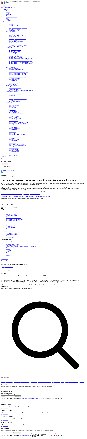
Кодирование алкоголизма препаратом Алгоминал (20, 63)
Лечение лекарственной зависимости (17, 123)
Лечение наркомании (11, 67)
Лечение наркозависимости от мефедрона (18, 72)
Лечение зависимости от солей (13, 220)
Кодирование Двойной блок (15, 56)
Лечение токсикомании (14, 78)
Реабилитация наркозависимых (13, 85)
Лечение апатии (12, 132)
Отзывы (8, 10)
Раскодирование (12, 64)
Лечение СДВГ (12, 133)
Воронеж (72, 382)
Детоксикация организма (14, 97)
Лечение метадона (13, 81)
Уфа (55, 382)
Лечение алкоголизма (11, 31)
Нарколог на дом (13, 92)
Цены (7, 19)
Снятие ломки (12, 95)
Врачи (7, 18)
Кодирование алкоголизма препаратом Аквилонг (20, 58)
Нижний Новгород (26, 382)
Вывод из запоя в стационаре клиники (18, 28)
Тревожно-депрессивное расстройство (18, 145)
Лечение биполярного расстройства (17, 134)
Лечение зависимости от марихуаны (17, 77)
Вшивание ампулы (13, 52)
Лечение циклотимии (14, 155)
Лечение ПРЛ (12, 138)
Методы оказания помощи (12, 17)
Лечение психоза (13, 107)
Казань (39, 382)
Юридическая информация (12, 15)
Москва (82, 382)
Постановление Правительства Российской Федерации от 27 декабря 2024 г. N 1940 (20, 194)
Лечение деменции (13, 127)
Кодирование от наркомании (12, 215)
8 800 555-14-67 (4, 7)
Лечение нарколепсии (14, 116)
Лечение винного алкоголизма (16, 46)
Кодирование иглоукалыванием (16, 57)
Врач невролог (12, 110)
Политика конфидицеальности (13, 245)
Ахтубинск (16, 264)
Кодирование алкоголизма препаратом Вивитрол (20, 59)
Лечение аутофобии (13, 154)
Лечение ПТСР (12, 126)
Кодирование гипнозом (14, 51)
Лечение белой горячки (14, 114)
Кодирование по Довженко (15, 50)
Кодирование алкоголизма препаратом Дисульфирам (21, 62)
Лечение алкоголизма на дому (16, 41)
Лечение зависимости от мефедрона (14, 219)
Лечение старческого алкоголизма (16, 37)
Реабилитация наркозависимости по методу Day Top (21, 90)
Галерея (8, 12)
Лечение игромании (13, 121)
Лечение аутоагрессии (14, 151)
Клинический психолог (14, 105)
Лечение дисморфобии (14, 139)
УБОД (10, 96)
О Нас (7, 13)
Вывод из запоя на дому (14, 26)
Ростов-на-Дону (50, 382)
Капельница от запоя (13, 25)
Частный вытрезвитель (14, 36)
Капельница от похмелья (14, 29)
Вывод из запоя (9, 23)
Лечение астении (13, 140)
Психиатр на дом (13, 111)
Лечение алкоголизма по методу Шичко (18, 45)
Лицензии (8, 14)
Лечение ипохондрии (14, 150)
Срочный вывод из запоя (14, 30)
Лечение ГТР (12, 146)
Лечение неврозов (13, 117)
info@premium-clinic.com (7, 267)
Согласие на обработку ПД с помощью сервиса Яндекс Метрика (21, 246)
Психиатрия (9, 102)
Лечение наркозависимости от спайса (17, 75)
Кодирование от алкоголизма (15, 48)
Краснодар (77, 382)
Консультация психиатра (14, 112)
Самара (33, 382)
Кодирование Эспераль (14, 55)
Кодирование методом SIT (15, 66)
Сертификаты (9, 250)
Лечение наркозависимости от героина (18, 70)
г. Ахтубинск (5, 163)
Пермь (62, 382)
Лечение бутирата (13, 80)
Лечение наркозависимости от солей (17, 73)
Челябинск (43, 382)
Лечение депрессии (13, 106)
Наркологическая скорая (14, 100)
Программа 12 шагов (13, 89)
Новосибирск (4, 382)
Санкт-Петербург (11, 382)
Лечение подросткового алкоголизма (17, 39)
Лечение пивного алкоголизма (16, 35)
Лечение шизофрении (14, 108)
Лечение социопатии (13, 148)
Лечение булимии (13, 129)
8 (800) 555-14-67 (4, 259)
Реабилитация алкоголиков (15, 88)
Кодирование (9, 47)
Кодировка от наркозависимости (16, 69)
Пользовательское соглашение (13, 244)
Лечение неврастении (14, 152)
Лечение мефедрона (13, 83)
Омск (36, 382)
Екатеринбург (18, 382)
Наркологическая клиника (12, 234)
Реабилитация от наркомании (13, 216)
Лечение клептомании (14, 141)
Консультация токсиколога (15, 101)
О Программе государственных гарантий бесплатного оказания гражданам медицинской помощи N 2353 (25, 196)
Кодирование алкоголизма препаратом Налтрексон (20, 61)
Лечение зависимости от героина (13, 218)
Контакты (8, 20)
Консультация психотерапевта (16, 113)
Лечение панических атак (15, 118)
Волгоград (58, 382)
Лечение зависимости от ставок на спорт (18, 122)
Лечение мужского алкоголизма (16, 43)
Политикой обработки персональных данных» (31, 398)
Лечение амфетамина (14, 79)
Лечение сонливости (13, 149)
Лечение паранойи (13, 119)
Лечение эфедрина (13, 84)
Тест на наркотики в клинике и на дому (18, 99)
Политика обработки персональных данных (16, 241)
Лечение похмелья (13, 40)
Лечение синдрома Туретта (15, 130)
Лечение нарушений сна (14, 128)
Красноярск (67, 382)
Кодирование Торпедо (14, 53)
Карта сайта (8, 255)
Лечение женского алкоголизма (16, 34)
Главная (2, 176)
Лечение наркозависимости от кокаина (18, 74)
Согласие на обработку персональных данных (16, 243)
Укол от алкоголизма (13, 42)
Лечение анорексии (13, 135)
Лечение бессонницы (14, 137)
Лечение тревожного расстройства (17, 144)
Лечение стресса (12, 143)
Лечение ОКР (12, 124)
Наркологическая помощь (12, 91)
